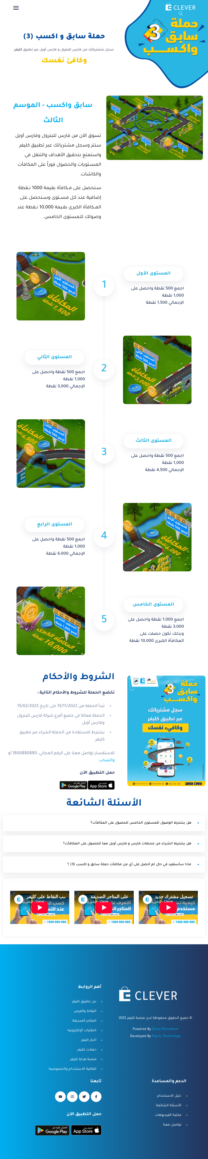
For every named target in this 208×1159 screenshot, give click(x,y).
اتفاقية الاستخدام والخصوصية (72, 1069)
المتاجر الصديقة (84, 1021)
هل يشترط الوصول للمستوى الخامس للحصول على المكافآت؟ (141, 823)
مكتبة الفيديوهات (168, 1115)
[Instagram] (72, 1096)
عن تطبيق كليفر (84, 1002)
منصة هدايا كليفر (83, 1059)
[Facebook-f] (96, 1096)
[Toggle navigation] (16, 10)
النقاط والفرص (85, 1011)
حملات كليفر (86, 1050)
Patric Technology (166, 1036)
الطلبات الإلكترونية (82, 1031)
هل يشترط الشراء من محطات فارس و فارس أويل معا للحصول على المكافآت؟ (127, 844)
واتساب (107, 760)
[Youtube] (60, 1096)
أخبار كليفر (88, 1040)
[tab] (104, 822)
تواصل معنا (172, 1125)
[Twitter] (84, 1096)
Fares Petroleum (165, 1029)
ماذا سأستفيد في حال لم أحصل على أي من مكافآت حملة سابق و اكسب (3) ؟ (129, 864)
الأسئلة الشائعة (168, 1106)
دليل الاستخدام (169, 1096)
